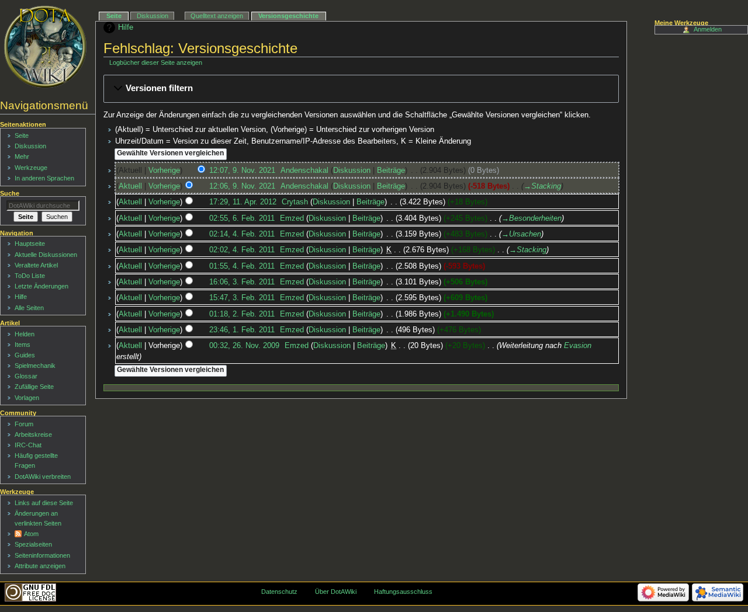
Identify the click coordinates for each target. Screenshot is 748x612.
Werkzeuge (31, 167)
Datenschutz (279, 591)
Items (22, 344)
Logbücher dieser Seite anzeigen (155, 62)
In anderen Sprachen (44, 178)
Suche (9, 193)
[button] (361, 88)
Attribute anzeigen (40, 565)
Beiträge (391, 170)
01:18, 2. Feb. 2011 (242, 314)
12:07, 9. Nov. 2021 (242, 170)
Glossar (26, 376)
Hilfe (125, 27)
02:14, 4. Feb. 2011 (242, 234)
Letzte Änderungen (41, 286)
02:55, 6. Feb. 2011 (242, 218)
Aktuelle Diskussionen (46, 254)
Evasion (577, 346)
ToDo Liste (30, 275)
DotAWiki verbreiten (43, 476)
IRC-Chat (28, 444)
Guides (25, 355)
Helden (24, 334)
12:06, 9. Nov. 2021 (242, 186)
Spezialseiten (33, 544)
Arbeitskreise (33, 434)
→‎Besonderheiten (531, 218)
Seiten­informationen (42, 555)
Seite (114, 15)
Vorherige (164, 170)
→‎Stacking (542, 186)
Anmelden (708, 29)
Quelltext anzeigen (217, 15)
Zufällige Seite (34, 386)
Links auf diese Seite (44, 502)
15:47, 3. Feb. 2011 (242, 298)
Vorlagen (27, 397)
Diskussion (351, 170)
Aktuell (130, 186)
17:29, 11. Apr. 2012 (242, 202)
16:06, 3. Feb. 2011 (242, 282)
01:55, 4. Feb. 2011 (242, 266)
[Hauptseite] (45, 46)
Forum (24, 423)
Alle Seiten (29, 307)
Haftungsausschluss (403, 591)
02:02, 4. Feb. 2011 (242, 250)
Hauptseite (30, 243)
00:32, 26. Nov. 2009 (244, 346)
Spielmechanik (35, 365)
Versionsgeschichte (288, 15)
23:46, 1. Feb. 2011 (242, 330)
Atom (31, 533)
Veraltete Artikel (36, 265)
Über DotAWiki (335, 591)
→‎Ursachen (521, 234)
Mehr (22, 156)
